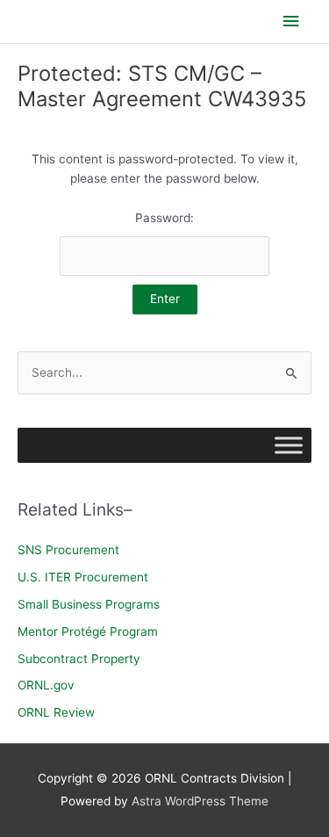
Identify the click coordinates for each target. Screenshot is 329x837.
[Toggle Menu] (289, 445)
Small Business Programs (89, 604)
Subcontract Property (79, 659)
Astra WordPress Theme (200, 801)
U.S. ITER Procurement (83, 577)
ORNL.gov (46, 685)
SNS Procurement (68, 550)
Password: (164, 218)
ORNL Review (56, 712)
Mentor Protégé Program (88, 631)
